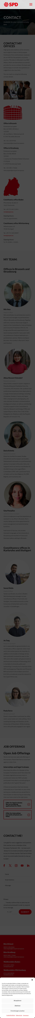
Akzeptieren (17, 1000)
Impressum (26, 1015)
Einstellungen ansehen (17, 1011)
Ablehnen (17, 1005)
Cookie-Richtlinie (10, 1015)
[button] (32, 980)
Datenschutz (19, 1015)
